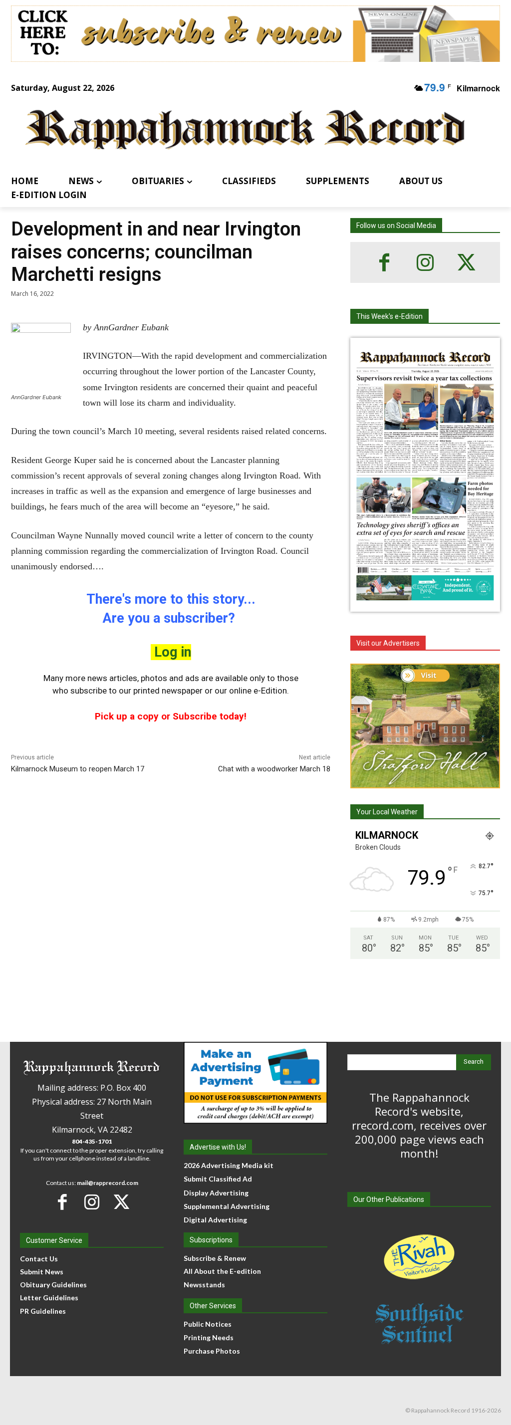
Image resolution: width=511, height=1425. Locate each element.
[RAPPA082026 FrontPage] (425, 604)
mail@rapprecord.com (107, 1183)
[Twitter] (466, 262)
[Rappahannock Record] (245, 130)
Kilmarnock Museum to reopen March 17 (77, 768)
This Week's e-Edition (389, 316)
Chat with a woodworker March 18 (274, 768)
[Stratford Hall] (425, 726)
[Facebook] (384, 262)
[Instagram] (425, 262)
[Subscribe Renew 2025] (255, 33)
